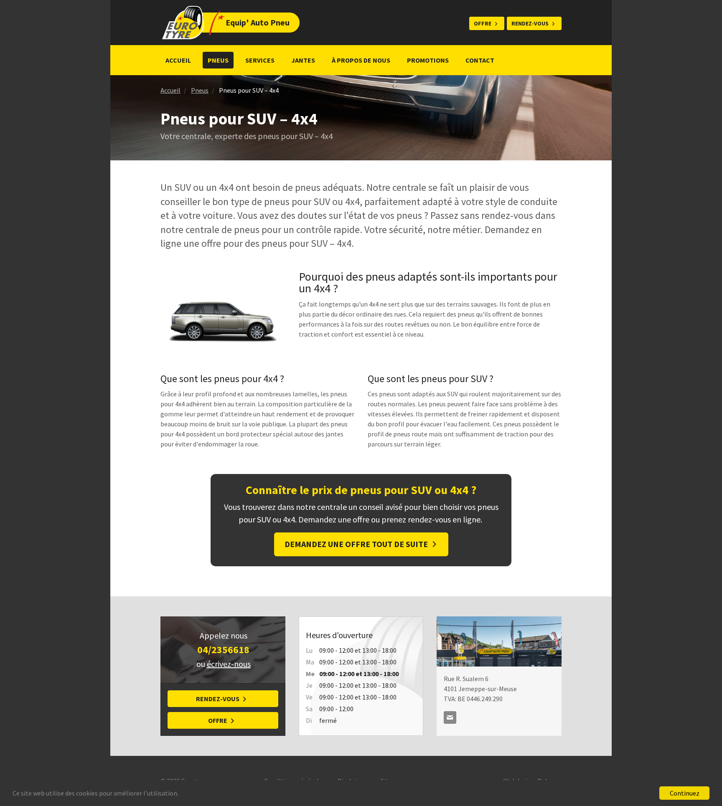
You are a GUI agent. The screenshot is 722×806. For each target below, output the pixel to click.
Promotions (428, 60)
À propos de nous (361, 60)
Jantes (303, 60)
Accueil (178, 60)
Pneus (218, 60)
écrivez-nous (229, 664)
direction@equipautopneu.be (450, 717)
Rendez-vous (530, 23)
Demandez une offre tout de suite (356, 544)
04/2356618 (223, 649)
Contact (479, 60)
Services (260, 60)
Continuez (684, 793)
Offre (482, 23)
